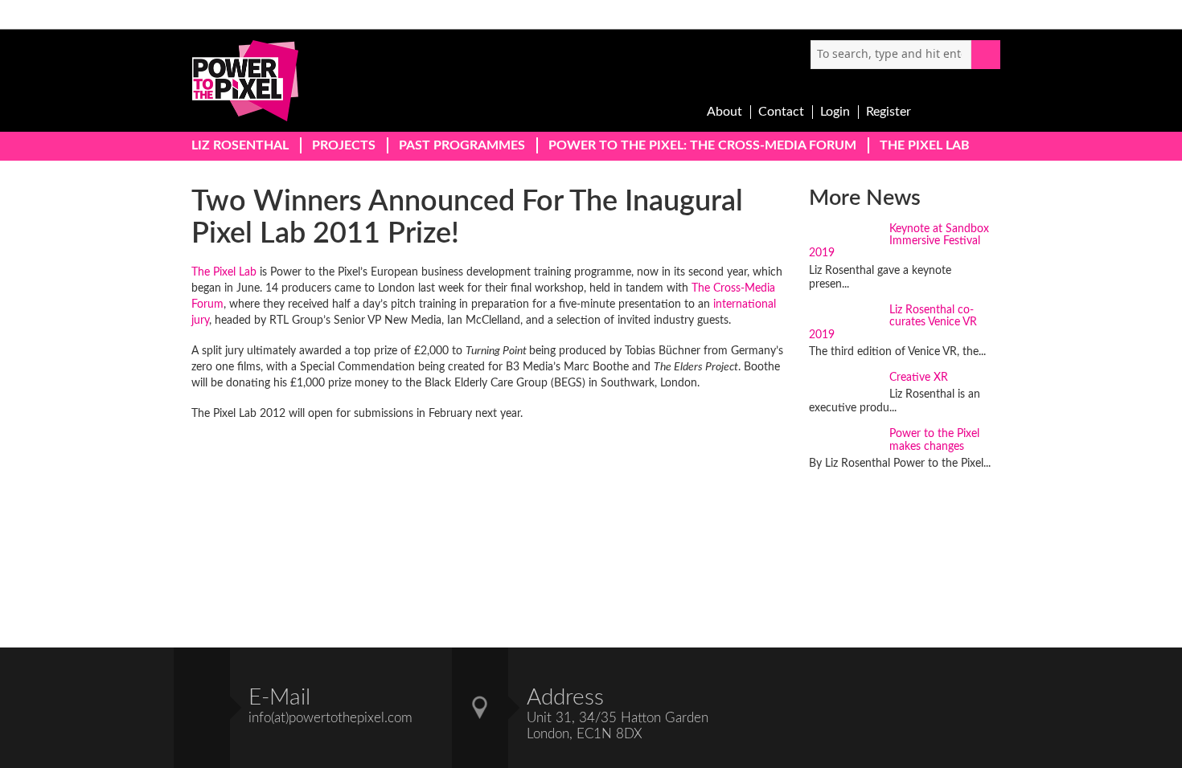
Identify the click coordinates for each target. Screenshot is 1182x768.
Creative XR (918, 377)
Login (835, 111)
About (724, 111)
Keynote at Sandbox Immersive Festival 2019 (899, 241)
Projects (344, 145)
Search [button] (985, 54)
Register (888, 111)
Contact (781, 111)
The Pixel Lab (224, 272)
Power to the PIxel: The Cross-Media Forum (702, 145)
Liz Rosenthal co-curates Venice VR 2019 (893, 322)
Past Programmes (462, 145)
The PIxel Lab (925, 145)
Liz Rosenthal (240, 145)
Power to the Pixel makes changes (934, 439)
